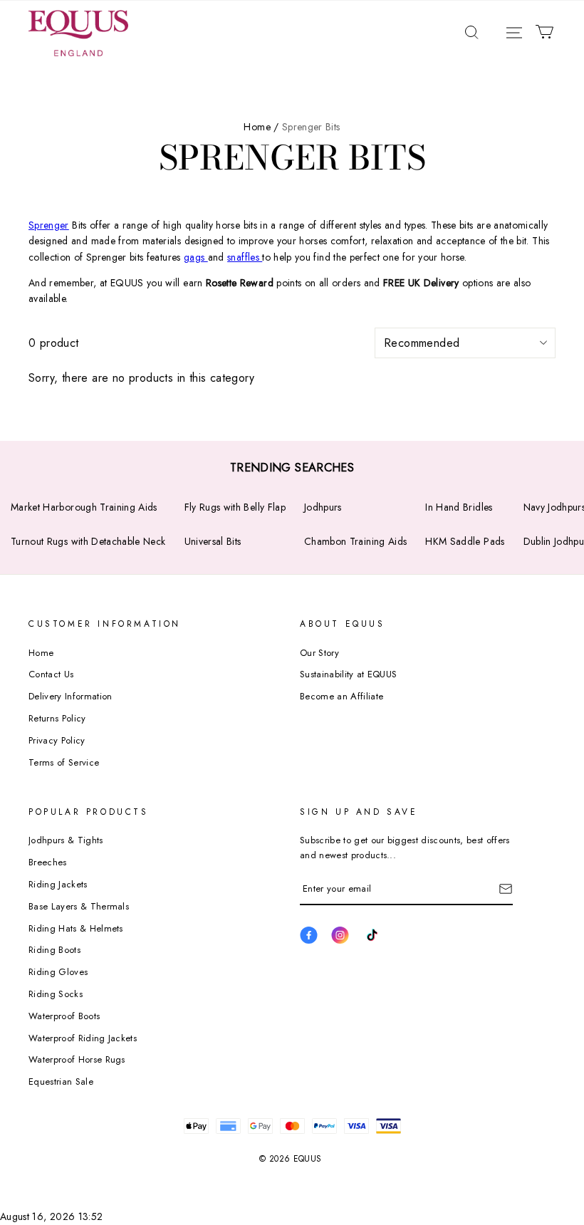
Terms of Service (63, 762)
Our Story (319, 653)
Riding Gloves (58, 972)
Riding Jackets (58, 884)
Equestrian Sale (60, 1081)
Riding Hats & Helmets (75, 928)
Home (40, 653)
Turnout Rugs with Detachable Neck (88, 541)
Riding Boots (54, 949)
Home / (261, 127)
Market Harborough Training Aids (84, 507)
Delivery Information (70, 696)
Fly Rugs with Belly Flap (235, 507)
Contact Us (50, 674)
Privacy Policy (56, 740)
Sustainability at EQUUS (348, 674)
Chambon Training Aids (355, 541)
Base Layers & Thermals (78, 906)
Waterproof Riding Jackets (82, 1038)
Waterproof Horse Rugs (76, 1059)
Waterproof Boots (64, 1016)
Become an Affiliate (341, 696)
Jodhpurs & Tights (65, 840)
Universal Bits (212, 541)
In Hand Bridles (458, 507)
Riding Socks (55, 994)
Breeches (47, 862)
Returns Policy (57, 718)
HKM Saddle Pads (464, 541)
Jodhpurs (323, 507)
